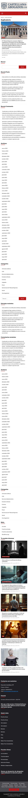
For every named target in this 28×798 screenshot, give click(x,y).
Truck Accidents (5, 756)
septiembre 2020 (6, 233)
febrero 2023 (5, 188)
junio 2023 (4, 177)
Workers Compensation (6, 765)
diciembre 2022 (5, 193)
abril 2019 (4, 259)
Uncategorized (5, 293)
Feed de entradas (6, 529)
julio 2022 (4, 204)
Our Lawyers (4, 722)
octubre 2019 (5, 243)
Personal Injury (4, 759)
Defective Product (5, 762)
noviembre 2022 (6, 196)
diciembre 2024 (5, 156)
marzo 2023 (4, 185)
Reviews (3, 728)
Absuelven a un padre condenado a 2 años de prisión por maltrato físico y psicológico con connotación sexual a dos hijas (12, 88)
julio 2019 (4, 251)
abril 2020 (4, 241)
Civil (3, 271)
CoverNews (10, 795)
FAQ (2, 734)
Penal (3, 37)
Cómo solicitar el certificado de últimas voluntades (14, 76)
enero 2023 (4, 190)
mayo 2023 (4, 180)
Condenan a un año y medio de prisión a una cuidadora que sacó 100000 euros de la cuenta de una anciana (13, 100)
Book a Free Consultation (7, 740)
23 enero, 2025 (14, 672)
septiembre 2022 (6, 201)
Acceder (4, 526)
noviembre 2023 (6, 169)
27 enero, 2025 (14, 645)
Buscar (3, 62)
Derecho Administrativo (7, 274)
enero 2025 (4, 153)
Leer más (3, 57)
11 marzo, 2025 (14, 563)
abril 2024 (4, 164)
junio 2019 (4, 254)
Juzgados (4, 282)
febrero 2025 (5, 151)
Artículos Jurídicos (6, 268)
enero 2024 (4, 166)
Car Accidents (4, 753)
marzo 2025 (4, 148)
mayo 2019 (4, 256)
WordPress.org (5, 534)
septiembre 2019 (6, 246)
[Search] (26, 13)
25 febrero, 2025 (15, 591)
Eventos (4, 279)
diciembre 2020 (5, 225)
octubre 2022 (5, 198)
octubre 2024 (5, 159)
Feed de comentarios (7, 531)
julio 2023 (4, 174)
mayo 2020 (4, 238)
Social (3, 290)
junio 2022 (4, 206)
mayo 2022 (4, 209)
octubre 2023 (5, 172)
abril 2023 (4, 182)
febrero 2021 (5, 222)
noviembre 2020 (6, 227)
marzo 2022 (4, 214)
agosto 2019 (5, 249)
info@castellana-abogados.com (11, 691)
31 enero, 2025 (14, 617)
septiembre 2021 (6, 217)
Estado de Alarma (6, 276)
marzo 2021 (4, 219)
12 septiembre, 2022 (15, 50)
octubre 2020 (5, 230)
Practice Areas (4, 717)
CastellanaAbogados (6, 50)
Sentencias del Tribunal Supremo (10, 287)
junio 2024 (4, 161)
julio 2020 (4, 235)
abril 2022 (4, 211)
